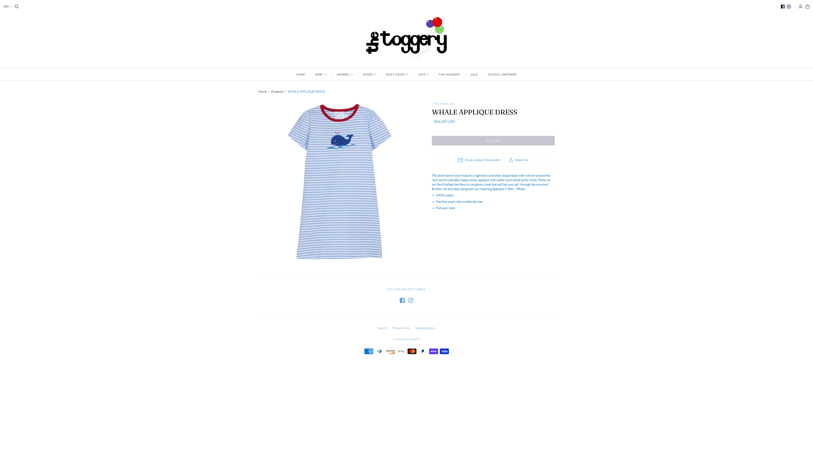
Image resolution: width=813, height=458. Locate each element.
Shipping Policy (425, 328)
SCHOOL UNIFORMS (502, 74)
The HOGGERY (449, 74)
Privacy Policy (401, 328)
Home (300, 74)
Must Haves (395, 74)
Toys (422, 74)
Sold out (493, 140)
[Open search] (17, 6)
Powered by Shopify (406, 339)
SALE (474, 74)
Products (277, 91)
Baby (319, 74)
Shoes (368, 74)
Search (382, 328)
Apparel (343, 74)
